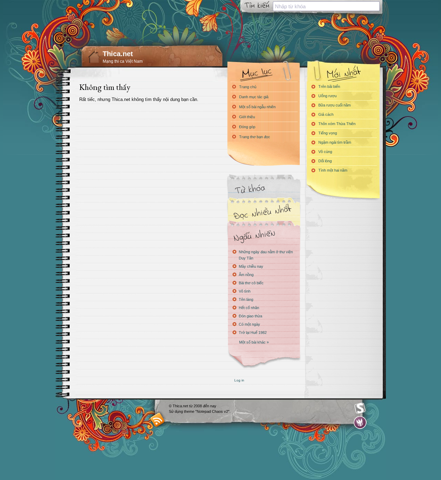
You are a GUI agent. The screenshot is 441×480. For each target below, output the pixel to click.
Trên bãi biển (329, 86)
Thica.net (118, 54)
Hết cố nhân (249, 308)
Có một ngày (249, 324)
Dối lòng (325, 161)
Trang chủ (247, 87)
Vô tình (244, 291)
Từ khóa (263, 189)
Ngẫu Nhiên (263, 235)
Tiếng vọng (327, 133)
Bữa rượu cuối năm (334, 105)
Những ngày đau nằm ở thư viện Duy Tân (266, 255)
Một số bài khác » (254, 342)
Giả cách (326, 114)
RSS (157, 419)
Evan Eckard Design (360, 422)
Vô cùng (325, 152)
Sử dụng (176, 411)
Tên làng (246, 299)
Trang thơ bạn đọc (254, 137)
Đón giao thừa (250, 316)
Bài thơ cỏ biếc (251, 283)
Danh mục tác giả (253, 97)
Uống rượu (327, 96)
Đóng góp (247, 127)
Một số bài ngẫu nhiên (257, 107)
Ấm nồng (246, 275)
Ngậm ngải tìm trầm (334, 142)
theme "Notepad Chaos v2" (206, 411)
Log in (239, 380)
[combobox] (326, 6)
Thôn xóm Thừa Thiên (337, 124)
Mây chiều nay (251, 266)
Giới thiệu (247, 117)
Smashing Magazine (360, 408)
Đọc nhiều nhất (263, 212)
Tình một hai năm (332, 170)
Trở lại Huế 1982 (253, 332)
